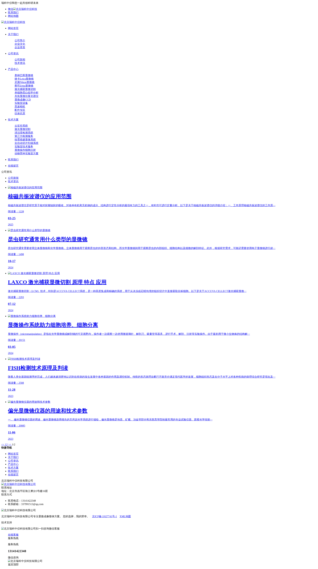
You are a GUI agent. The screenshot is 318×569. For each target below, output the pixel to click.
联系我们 (13, 12)
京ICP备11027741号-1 (104, 516)
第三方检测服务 (24, 136)
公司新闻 (20, 59)
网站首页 (13, 453)
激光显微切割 (22, 129)
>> (10, 444)
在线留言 (13, 474)
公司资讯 (13, 460)
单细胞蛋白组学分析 (26, 92)
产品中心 (13, 464)
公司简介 (20, 40)
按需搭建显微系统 (25, 139)
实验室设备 (21, 103)
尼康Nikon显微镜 (24, 82)
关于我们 (13, 457)
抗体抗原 (20, 113)
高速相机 (20, 106)
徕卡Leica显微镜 (24, 78)
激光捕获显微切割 (25, 89)
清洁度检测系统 (24, 132)
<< (3, 444)
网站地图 (13, 16)
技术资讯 (20, 63)
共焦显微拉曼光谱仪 (26, 96)
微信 (10, 9)
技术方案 (13, 467)
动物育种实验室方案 (26, 153)
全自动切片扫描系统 (26, 143)
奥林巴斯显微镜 (24, 75)
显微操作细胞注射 (25, 150)
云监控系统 (21, 125)
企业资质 (20, 47)
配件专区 (20, 110)
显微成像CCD (23, 99)
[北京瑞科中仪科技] (13, 22)
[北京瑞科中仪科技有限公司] (18, 484)
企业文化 (20, 43)
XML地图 (125, 516)
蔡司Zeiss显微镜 (24, 85)
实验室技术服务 (24, 146)
